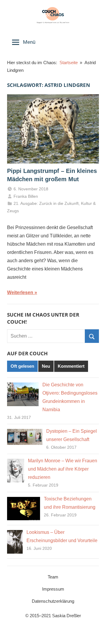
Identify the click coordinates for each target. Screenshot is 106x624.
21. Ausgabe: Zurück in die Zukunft (46, 203)
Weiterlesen (20, 292)
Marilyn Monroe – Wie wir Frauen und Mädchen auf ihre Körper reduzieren (62, 469)
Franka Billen (26, 196)
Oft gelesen (22, 366)
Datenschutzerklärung (53, 601)
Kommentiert (71, 366)
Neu (46, 366)
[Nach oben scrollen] (95, 613)
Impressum (53, 588)
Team (53, 576)
